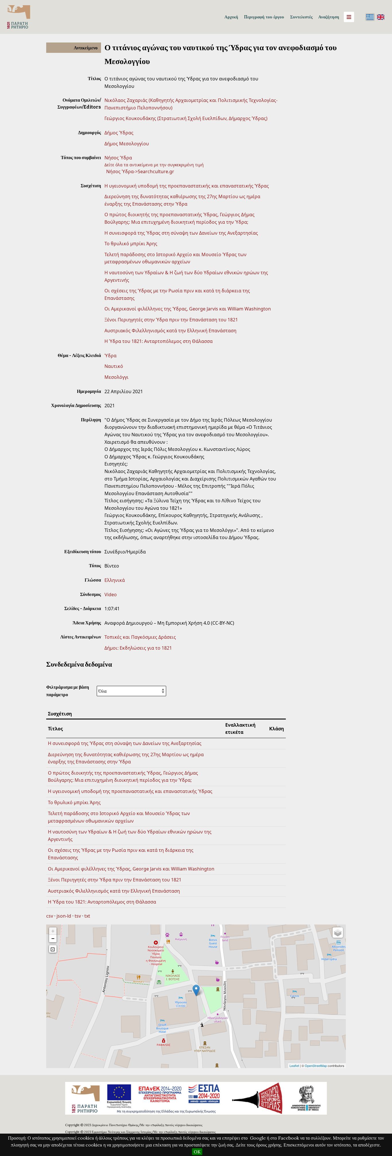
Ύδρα (110, 355)
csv (49, 916)
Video (110, 594)
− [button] (53, 938)
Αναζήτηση (328, 17)
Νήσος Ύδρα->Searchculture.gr (140, 171)
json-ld (64, 916)
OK (197, 1152)
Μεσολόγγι (116, 377)
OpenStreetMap (316, 1065)
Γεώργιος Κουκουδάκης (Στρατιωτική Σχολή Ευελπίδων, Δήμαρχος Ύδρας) (185, 118)
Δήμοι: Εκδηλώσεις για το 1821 (138, 648)
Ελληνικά (114, 580)
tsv (78, 916)
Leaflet (294, 1065)
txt (87, 916)
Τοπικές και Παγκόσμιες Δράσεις (140, 637)
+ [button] (53, 931)
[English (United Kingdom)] (381, 16)
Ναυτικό (113, 366)
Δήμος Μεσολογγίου (126, 143)
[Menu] (349, 17)
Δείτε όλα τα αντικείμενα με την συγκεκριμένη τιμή (154, 164)
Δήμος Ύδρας (118, 133)
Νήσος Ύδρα (118, 158)
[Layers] (338, 932)
